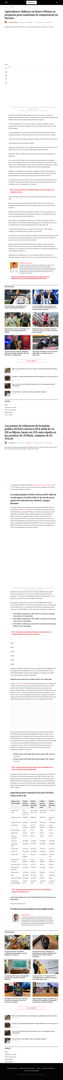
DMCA (6, 405)
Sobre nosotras (9, 414)
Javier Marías (12, 442)
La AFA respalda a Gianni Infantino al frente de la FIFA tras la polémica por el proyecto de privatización (44, 307)
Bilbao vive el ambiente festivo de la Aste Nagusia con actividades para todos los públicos (34, 368)
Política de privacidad (10, 409)
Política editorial (9, 412)
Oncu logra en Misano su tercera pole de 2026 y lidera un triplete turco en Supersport (44, 353)
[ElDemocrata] (31, 2)
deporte (30, 22)
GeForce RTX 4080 (20, 683)
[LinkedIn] (6, 75)
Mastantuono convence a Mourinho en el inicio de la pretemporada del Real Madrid (17, 330)
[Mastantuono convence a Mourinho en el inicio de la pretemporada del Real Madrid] (18, 319)
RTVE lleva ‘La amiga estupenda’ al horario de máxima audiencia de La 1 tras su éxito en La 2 (35, 377)
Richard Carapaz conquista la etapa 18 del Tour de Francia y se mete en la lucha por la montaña (45, 330)
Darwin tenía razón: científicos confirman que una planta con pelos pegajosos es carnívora (16, 953)
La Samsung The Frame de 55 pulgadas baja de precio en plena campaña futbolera (17, 977)
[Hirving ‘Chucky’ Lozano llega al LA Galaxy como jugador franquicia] (18, 297)
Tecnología (29, 442)
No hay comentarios (39, 22)
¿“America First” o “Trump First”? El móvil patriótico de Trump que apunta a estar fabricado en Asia (44, 977)
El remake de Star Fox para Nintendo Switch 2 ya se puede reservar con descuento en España (16, 1000)
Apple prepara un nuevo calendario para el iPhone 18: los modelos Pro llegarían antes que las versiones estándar (45, 1000)
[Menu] (6, 2)
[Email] (6, 82)
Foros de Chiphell (27, 509)
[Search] (57, 2)
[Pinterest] (6, 79)
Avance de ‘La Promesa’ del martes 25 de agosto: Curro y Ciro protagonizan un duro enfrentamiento (33, 385)
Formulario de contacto (10, 407)
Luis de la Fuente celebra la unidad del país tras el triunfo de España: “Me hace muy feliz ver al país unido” (17, 353)
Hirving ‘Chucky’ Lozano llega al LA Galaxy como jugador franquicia (16, 307)
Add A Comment (31, 361)
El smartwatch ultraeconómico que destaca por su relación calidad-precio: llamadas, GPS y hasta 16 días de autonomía (44, 954)
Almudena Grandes (13, 22)
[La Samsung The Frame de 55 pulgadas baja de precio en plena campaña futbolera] (18, 966)
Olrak (23, 903)
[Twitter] (6, 72)
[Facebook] (6, 68)
